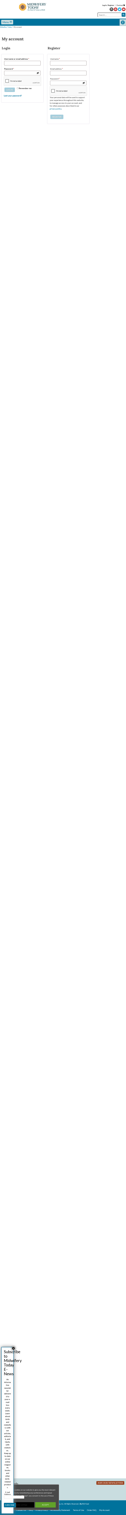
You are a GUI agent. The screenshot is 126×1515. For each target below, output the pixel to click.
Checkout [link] (119, 5)
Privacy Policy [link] (42, 1510)
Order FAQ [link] (91, 1510)
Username (58, 59)
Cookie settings (21, 1505)
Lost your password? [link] (13, 96)
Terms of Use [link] (78, 1510)
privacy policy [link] (55, 109)
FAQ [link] (31, 1510)
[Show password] (38, 73)
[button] (7, 22)
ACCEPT (45, 1505)
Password (13, 69)
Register (56, 117)
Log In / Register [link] (108, 5)
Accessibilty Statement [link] (60, 1510)
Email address (60, 68)
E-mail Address (7, 1493)
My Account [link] (104, 1510)
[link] (123, 22)
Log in (9, 90)
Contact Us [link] (21, 1510)
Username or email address (20, 59)
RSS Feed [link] (85, 1504)
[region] (32, 1497)
